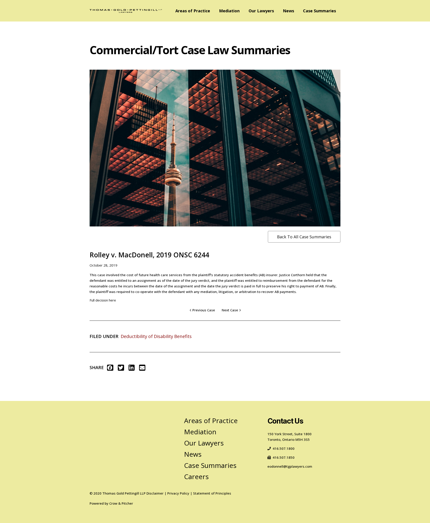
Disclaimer (154, 493)
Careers (196, 476)
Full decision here (103, 300)
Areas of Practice (192, 10)
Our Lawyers (261, 10)
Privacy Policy (178, 493)
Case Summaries (319, 10)
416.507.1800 (284, 448)
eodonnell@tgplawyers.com (289, 466)
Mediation (229, 10)
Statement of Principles (212, 493)
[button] (110, 368)
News (288, 10)
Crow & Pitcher (121, 503)
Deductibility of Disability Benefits (156, 336)
